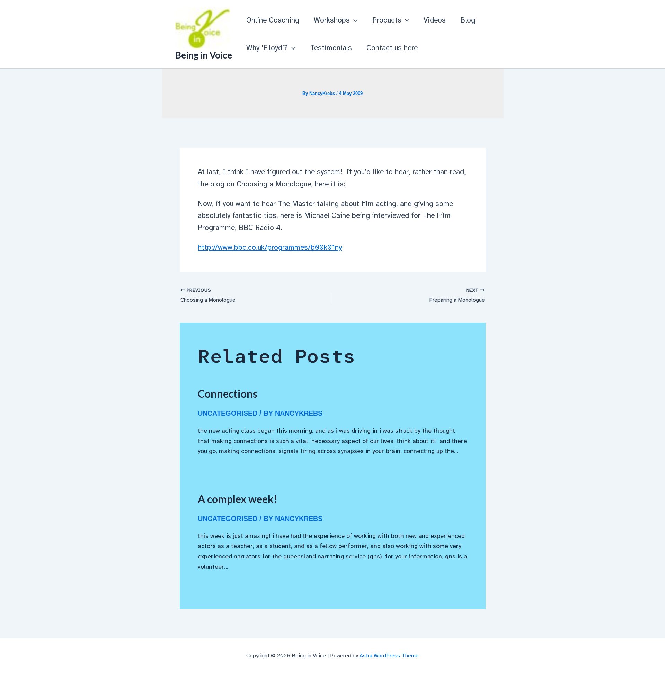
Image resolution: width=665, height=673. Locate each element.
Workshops (332, 20)
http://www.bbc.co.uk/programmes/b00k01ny (270, 247)
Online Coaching (272, 20)
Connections (227, 393)
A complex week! (237, 499)
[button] (354, 20)
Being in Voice (203, 55)
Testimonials (331, 47)
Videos (435, 20)
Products (386, 20)
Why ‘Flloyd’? (267, 47)
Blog (467, 20)
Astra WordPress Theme (389, 655)
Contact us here (392, 47)
